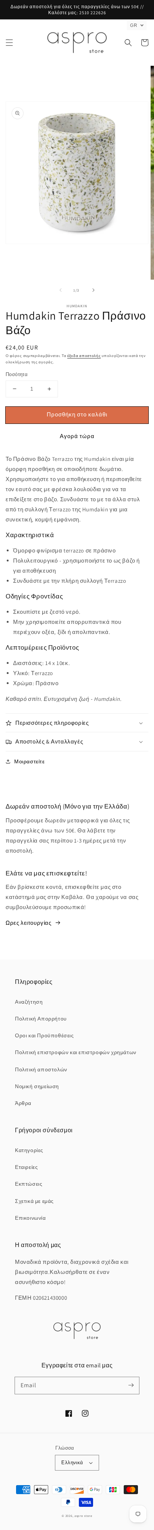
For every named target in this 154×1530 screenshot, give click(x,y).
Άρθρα (23, 1103)
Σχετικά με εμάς (34, 1201)
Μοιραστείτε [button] (29, 761)
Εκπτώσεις (28, 1183)
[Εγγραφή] (131, 1385)
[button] (9, 42)
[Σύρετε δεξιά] (93, 290)
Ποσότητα (17, 374)
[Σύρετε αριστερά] (60, 290)
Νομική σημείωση (37, 1086)
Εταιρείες (26, 1167)
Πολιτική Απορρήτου (41, 1018)
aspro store (83, 1516)
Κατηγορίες (29, 1150)
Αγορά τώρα (77, 436)
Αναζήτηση (29, 1001)
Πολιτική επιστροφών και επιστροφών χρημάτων (75, 1052)
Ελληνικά (72, 1462)
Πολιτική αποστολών (41, 1069)
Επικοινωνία (30, 1218)
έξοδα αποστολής (84, 355)
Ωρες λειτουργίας (29, 922)
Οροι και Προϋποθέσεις (44, 1035)
